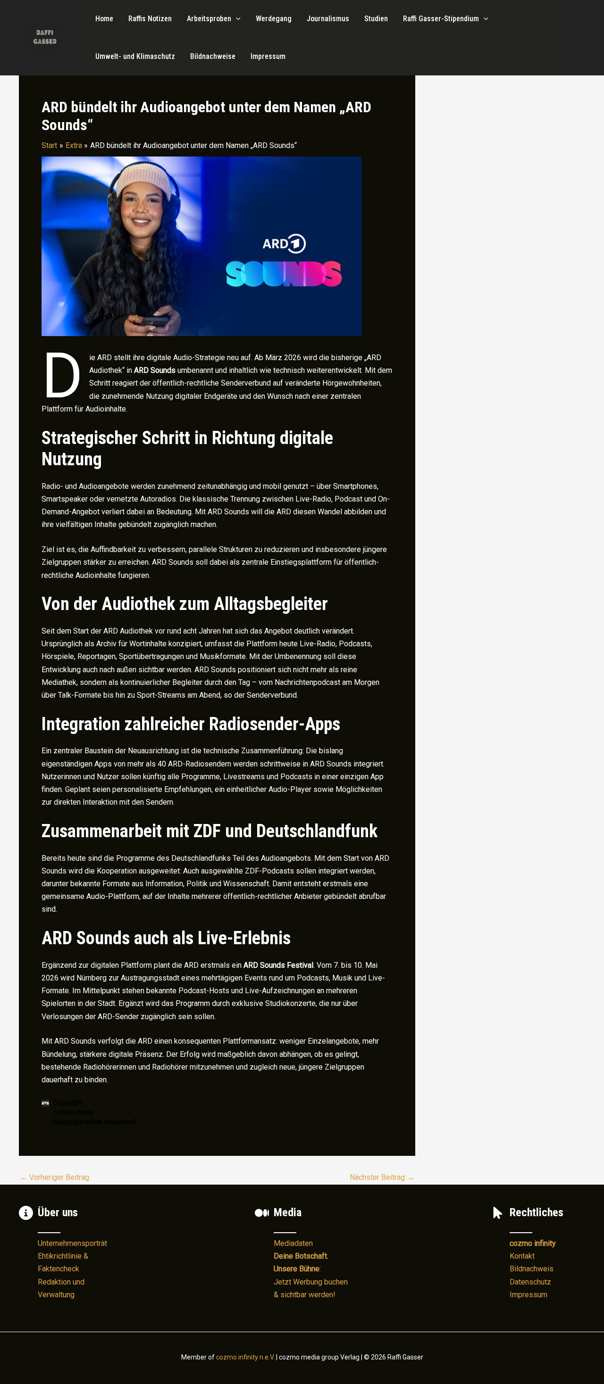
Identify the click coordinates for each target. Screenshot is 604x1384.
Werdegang (274, 18)
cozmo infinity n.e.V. (245, 1357)
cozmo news (73, 1112)
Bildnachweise (212, 56)
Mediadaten (293, 1243)
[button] (236, 19)
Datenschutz (530, 1281)
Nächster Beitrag (382, 1177)
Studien (376, 18)
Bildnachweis (532, 1268)
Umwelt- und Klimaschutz (135, 56)
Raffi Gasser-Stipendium (441, 18)
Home (104, 18)
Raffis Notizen (150, 18)
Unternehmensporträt (72, 1243)
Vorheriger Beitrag (54, 1177)
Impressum (268, 56)
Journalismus (328, 18)
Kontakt (522, 1256)
